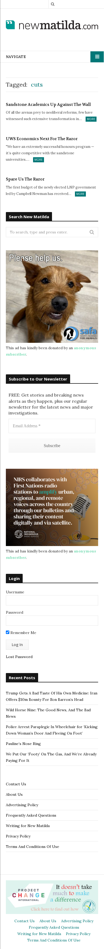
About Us (14, 794)
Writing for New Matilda (28, 825)
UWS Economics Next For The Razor (42, 138)
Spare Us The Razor (25, 179)
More (91, 119)
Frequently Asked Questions (31, 815)
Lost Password (19, 656)
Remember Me (22, 632)
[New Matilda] (52, 25)
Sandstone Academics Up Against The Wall (48, 104)
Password (14, 612)
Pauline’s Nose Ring (23, 743)
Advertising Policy (22, 804)
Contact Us (16, 784)
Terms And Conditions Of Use (32, 846)
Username (15, 592)
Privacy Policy (18, 836)
